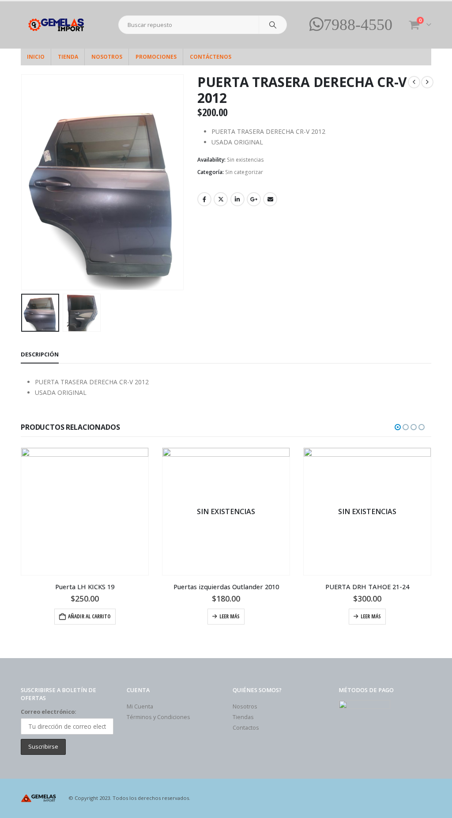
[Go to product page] (84, 511)
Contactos (246, 727)
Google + (254, 199)
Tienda (68, 57)
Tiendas (243, 717)
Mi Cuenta (140, 706)
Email (270, 199)
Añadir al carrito (89, 616)
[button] (23, 182)
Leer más (229, 616)
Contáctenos (210, 57)
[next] (427, 82)
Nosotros (106, 57)
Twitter (221, 199)
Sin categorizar (244, 172)
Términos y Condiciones (158, 717)
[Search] (272, 25)
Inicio (36, 57)
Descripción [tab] (40, 354)
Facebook (204, 199)
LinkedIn (237, 199)
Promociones (156, 57)
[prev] (414, 82)
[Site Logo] (58, 25)
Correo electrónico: (48, 712)
